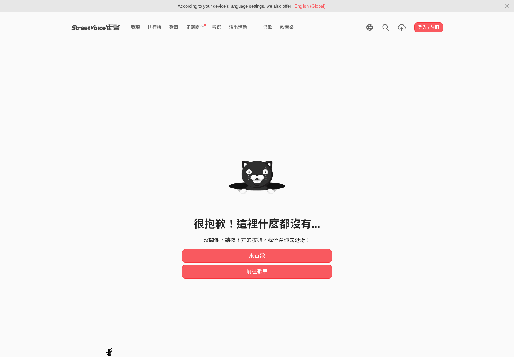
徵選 (216, 27)
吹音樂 (287, 27)
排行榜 (154, 27)
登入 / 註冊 (428, 27)
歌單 (173, 27)
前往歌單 (257, 272)
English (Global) (309, 6)
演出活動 (238, 27)
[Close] (507, 6)
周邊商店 (195, 27)
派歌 (267, 27)
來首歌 (257, 256)
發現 (135, 27)
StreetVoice (95, 27)
